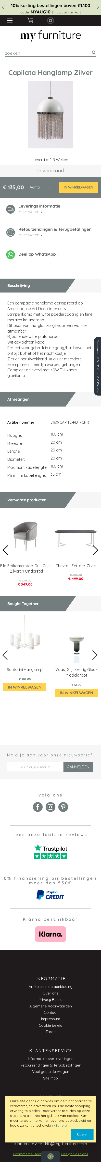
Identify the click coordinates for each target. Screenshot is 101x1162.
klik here (60, 1125)
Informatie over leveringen (50, 1058)
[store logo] (50, 36)
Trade (51, 1031)
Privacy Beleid (50, 999)
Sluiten (82, 1134)
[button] (95, 550)
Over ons (51, 993)
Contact (50, 1012)
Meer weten (28, 234)
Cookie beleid (50, 1025)
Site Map (50, 1078)
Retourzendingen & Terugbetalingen (50, 1065)
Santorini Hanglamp (25, 669)
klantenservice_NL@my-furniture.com (50, 1143)
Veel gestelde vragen (50, 1071)
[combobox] (50, 53)
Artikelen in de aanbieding (51, 986)
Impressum (50, 1018)
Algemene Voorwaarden (50, 1006)
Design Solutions (74, 1154)
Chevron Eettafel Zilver (75, 565)
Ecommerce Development (34, 1154)
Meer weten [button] (28, 211)
